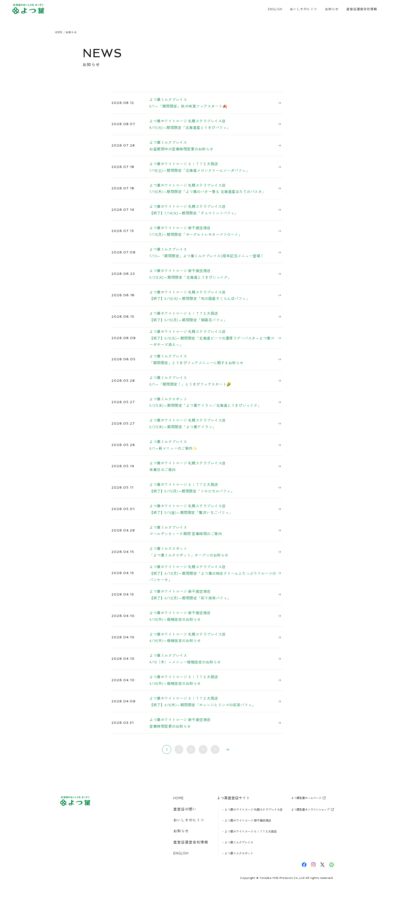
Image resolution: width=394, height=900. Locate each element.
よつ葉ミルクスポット (239, 853)
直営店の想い (185, 809)
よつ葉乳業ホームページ (306, 798)
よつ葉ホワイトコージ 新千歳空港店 (248, 820)
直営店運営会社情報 (361, 9)
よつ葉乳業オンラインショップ (310, 809)
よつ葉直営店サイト (233, 798)
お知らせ (332, 9)
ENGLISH (275, 9)
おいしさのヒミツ (303, 9)
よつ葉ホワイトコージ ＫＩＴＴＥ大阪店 (251, 831)
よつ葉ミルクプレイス (239, 842)
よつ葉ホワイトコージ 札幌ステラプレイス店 (254, 809)
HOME (178, 798)
